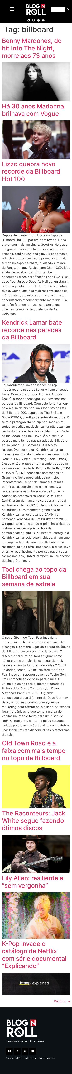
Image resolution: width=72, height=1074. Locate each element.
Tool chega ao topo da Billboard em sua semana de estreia (34, 577)
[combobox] (58, 9)
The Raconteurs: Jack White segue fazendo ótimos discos (33, 820)
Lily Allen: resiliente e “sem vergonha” (32, 881)
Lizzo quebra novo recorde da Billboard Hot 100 (31, 171)
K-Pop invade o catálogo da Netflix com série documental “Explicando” (34, 955)
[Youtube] (43, 20)
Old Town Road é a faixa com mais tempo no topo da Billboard (33, 750)
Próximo (62, 1001)
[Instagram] (33, 20)
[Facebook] (29, 20)
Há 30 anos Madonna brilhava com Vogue (33, 109)
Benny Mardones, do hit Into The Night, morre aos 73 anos (32, 48)
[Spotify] (38, 20)
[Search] (67, 9)
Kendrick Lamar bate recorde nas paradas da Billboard (32, 330)
